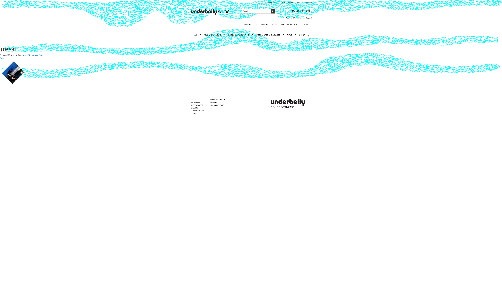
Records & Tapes (212, 35)
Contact (282, 3)
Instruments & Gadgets (268, 35)
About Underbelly (268, 3)
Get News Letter (197, 111)
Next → (3, 58)
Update (291, 3)
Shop (193, 100)
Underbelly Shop (289, 24)
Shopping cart (197, 105)
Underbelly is (250, 24)
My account (195, 102)
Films (289, 35)
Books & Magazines (238, 35)
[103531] (12, 72)
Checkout (195, 108)
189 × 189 (26, 55)
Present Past (37, 55)
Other (302, 35)
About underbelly (217, 100)
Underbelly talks (269, 24)
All (195, 35)
